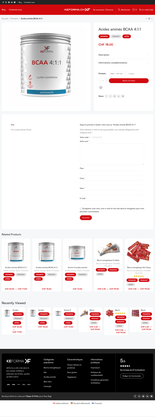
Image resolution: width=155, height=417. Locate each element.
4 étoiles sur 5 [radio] (99, 137)
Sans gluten (72, 372)
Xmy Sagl (47, 396)
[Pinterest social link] (8, 2)
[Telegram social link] (14, 2)
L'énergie (47, 386)
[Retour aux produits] (149, 18)
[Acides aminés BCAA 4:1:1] (46, 252)
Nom (82, 188)
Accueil (5, 18)
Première (14, 18)
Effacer (132, 74)
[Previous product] (146, 18)
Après (126, 36)
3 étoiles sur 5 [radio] (97, 137)
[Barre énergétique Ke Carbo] (139, 252)
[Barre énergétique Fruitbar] (108, 249)
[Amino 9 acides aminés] (77, 252)
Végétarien (71, 377)
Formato (102, 73)
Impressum (95, 367)
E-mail (83, 198)
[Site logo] (77, 9)
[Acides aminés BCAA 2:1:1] (15, 252)
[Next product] (152, 18)
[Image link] (18, 361)
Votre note (85, 137)
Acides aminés (9, 270)
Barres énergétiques (104, 263)
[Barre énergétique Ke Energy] (135, 313)
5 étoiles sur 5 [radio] (101, 137)
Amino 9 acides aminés (77, 267)
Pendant (116, 36)
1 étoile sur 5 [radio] (93, 137)
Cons (82, 178)
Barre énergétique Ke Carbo (139, 267)
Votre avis (84, 141)
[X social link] (5, 2)
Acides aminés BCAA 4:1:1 (47, 267)
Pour (82, 168)
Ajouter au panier (129, 81)
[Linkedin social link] (11, 2)
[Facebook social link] (3, 2)
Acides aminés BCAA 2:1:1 (16, 267)
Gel (45, 372)
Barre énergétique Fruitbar (108, 260)
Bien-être (48, 381)
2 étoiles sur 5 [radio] (95, 137)
